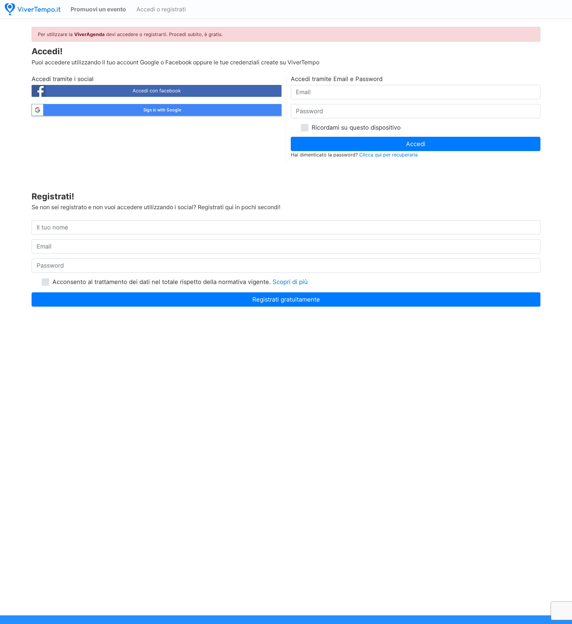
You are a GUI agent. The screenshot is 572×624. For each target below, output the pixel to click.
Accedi (415, 144)
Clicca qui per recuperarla (388, 155)
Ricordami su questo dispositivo (354, 127)
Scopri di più (290, 281)
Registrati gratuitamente (286, 299)
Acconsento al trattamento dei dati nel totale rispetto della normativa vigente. (178, 281)
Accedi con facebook (157, 91)
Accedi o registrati (161, 9)
